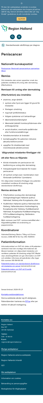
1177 (2, 365)
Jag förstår (21, 19)
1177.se (27, 301)
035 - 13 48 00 (6, 337)
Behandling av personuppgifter (14, 383)
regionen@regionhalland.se (11, 342)
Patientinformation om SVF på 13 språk (16, 269)
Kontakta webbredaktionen (12, 294)
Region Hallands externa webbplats (16, 355)
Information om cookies (11, 378)
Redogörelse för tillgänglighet (13, 389)
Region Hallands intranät (11, 360)
